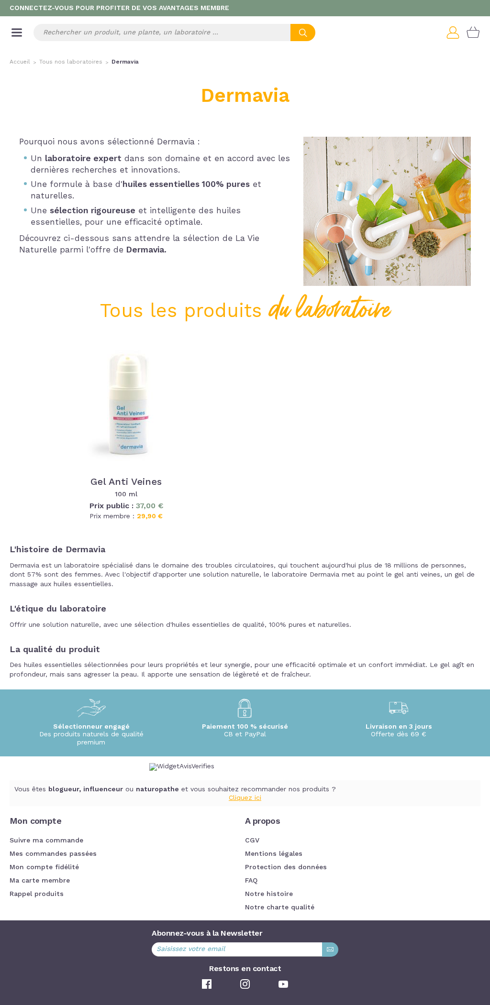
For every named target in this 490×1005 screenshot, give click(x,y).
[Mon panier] (473, 32)
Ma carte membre (40, 880)
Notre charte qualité (279, 907)
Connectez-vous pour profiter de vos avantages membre (119, 8)
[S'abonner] (330, 949)
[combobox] (174, 32)
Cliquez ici (245, 798)
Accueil (20, 62)
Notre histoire (269, 894)
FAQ (251, 880)
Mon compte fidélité (44, 867)
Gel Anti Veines (126, 482)
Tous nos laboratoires (70, 62)
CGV (252, 840)
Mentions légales (273, 854)
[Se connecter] (456, 32)
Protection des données (286, 867)
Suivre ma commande (46, 840)
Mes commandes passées (53, 854)
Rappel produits (37, 894)
